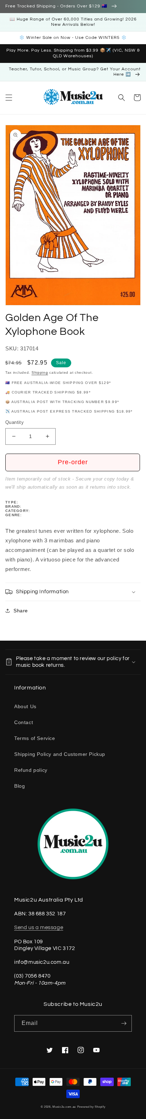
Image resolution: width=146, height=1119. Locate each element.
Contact (23, 722)
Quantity (14, 422)
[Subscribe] (123, 1023)
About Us (25, 706)
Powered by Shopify (91, 1106)
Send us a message (38, 927)
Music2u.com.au (64, 1106)
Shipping (40, 372)
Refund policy (30, 770)
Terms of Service (34, 738)
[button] (9, 97)
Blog (19, 786)
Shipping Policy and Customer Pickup (59, 754)
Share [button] (20, 610)
